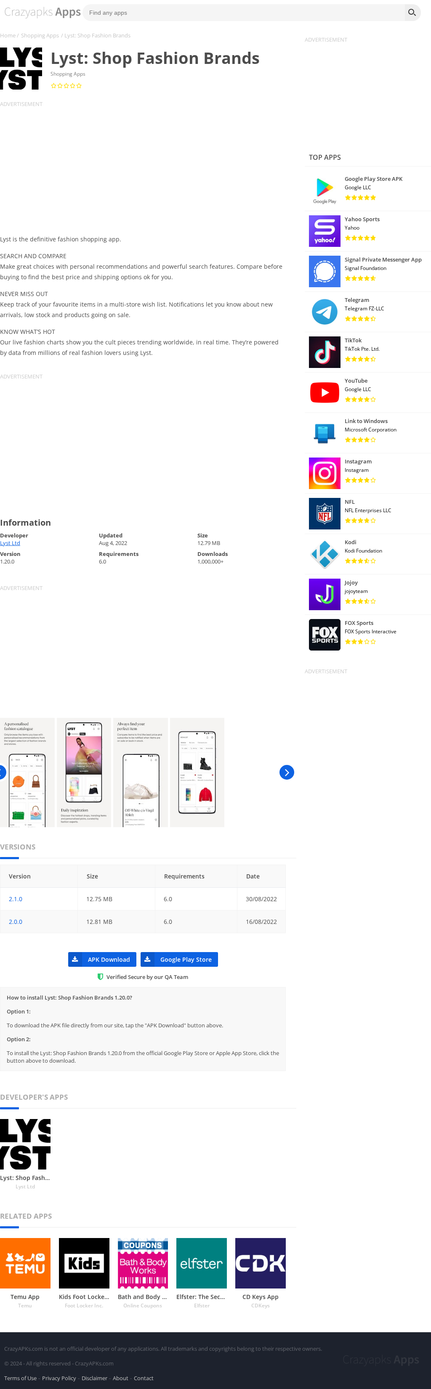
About (120, 1378)
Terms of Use (20, 1378)
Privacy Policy (59, 1378)
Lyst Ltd (10, 543)
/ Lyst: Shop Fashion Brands (95, 35)
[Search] (413, 12)
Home (8, 35)
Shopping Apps (40, 35)
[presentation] (286, 772)
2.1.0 (15, 899)
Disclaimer (94, 1378)
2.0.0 (15, 922)
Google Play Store (186, 959)
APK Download (109, 959)
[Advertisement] (148, 166)
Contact (144, 1378)
